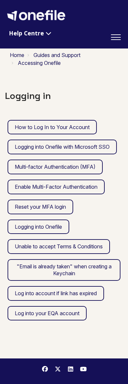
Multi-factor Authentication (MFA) (55, 166)
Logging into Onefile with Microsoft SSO (62, 147)
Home (17, 55)
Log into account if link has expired (56, 293)
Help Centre (27, 33)
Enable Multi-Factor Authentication (56, 186)
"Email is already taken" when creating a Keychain (64, 270)
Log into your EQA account (47, 313)
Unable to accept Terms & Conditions (59, 246)
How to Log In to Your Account (52, 127)
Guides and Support (56, 55)
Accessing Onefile (39, 63)
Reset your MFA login (40, 206)
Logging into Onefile (38, 226)
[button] (115, 36)
